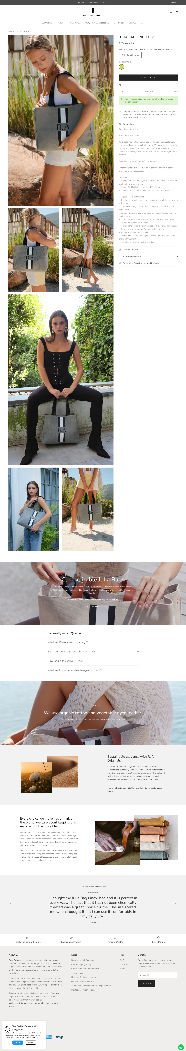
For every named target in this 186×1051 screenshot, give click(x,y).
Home (10, 31)
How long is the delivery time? (65, 661)
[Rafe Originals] (93, 12)
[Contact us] (181, 1047)
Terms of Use (77, 973)
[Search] (9, 12)
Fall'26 (60, 22)
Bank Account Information (83, 960)
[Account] (171, 12)
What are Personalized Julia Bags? (67, 642)
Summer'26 (47, 22)
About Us (124, 968)
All (142, 22)
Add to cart (149, 77)
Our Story (124, 964)
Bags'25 (132, 22)
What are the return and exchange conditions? (74, 670)
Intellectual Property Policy (83, 990)
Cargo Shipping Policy (81, 964)
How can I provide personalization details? (72, 651)
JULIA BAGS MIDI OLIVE (23, 31)
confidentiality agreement (82, 981)
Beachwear (119, 22)
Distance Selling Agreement (83, 977)
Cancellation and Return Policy (85, 968)
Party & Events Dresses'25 (97, 22)
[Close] (44, 1022)
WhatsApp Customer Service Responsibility (91, 985)
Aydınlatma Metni (32, 1037)
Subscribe (146, 983)
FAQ (122, 960)
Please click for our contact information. (93, 2)
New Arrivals (74, 22)
